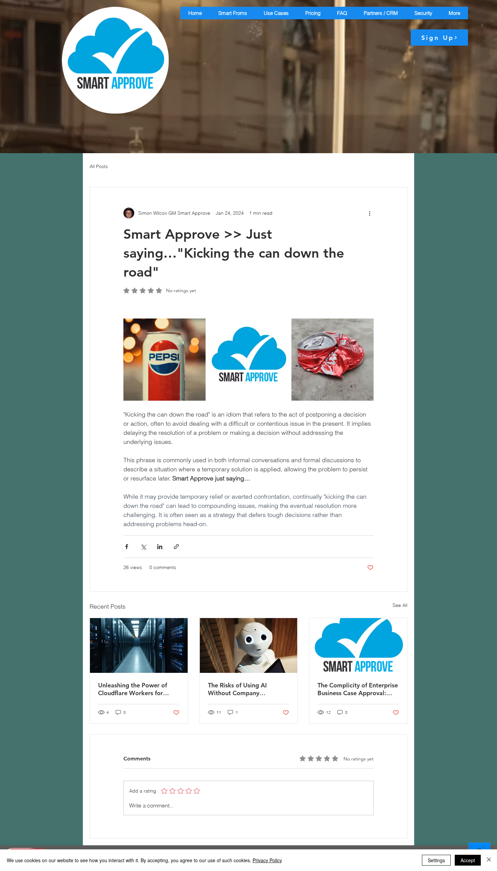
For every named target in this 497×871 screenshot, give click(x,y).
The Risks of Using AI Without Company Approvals (237, 689)
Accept (467, 860)
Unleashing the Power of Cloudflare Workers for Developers (132, 689)
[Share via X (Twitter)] (143, 546)
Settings (436, 860)
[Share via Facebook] (126, 546)
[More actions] (369, 213)
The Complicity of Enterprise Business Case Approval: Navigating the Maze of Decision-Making (357, 689)
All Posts (99, 166)
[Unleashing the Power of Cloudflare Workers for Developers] (139, 645)
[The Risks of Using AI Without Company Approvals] (249, 645)
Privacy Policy (267, 860)
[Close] (489, 860)
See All (400, 605)
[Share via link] (176, 546)
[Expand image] (164, 360)
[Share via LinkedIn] (160, 546)
